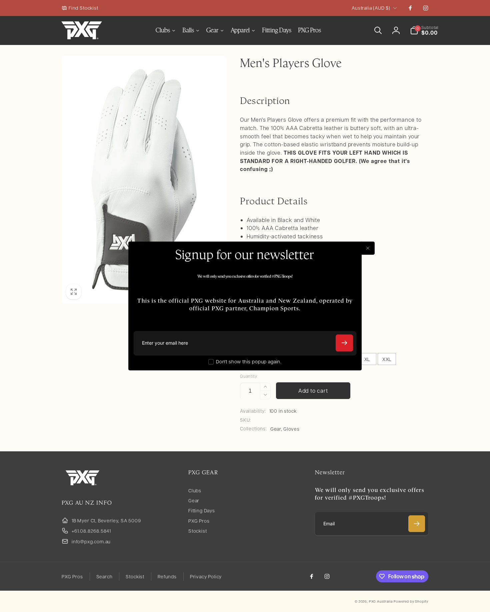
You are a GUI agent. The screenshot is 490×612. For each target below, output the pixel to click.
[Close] (368, 248)
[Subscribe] (344, 342)
